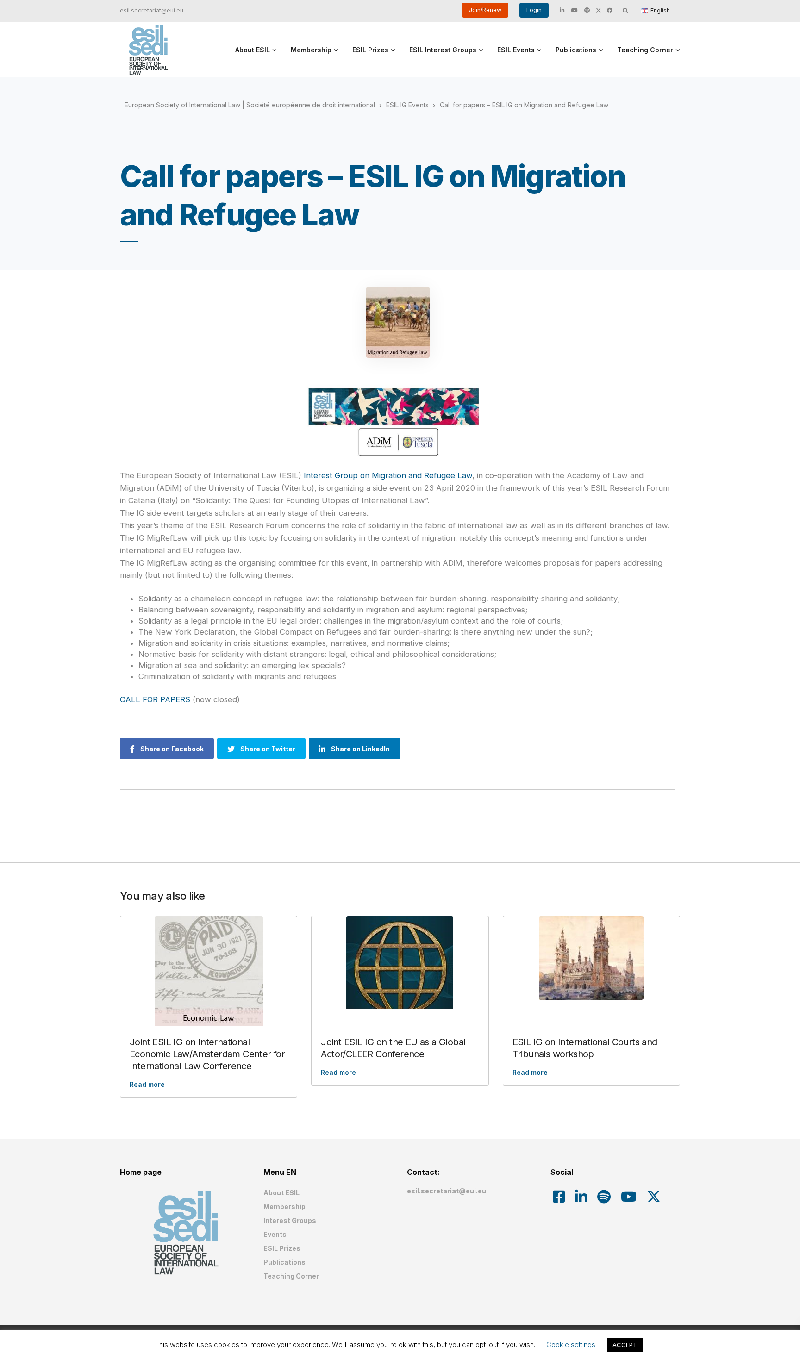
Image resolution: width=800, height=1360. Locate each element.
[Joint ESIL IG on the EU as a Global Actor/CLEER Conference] (400, 962)
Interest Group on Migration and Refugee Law (388, 475)
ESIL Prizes (370, 50)
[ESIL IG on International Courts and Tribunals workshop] (591, 958)
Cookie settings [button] (570, 1344)
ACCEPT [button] (624, 1344)
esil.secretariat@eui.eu (151, 10)
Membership (311, 50)
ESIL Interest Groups (442, 50)
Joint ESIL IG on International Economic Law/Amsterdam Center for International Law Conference (207, 1054)
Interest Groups (289, 1220)
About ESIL (252, 50)
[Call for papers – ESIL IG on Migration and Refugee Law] (397, 322)
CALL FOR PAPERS (156, 699)
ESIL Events (516, 50)
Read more (147, 1084)
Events (275, 1234)
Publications (576, 50)
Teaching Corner (645, 50)
